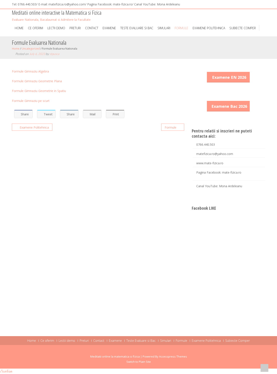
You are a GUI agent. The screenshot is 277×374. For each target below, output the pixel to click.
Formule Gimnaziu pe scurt (31, 101)
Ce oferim (35, 28)
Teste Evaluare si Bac (136, 28)
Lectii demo (56, 28)
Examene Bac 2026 (229, 106)
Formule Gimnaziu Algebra (30, 71)
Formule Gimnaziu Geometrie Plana (37, 81)
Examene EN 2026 (229, 77)
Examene (109, 28)
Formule (181, 28)
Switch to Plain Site (138, 362)
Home (19, 28)
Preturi (75, 28)
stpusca (54, 54)
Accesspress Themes (173, 356)
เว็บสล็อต (6, 371)
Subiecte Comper (242, 28)
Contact (91, 28)
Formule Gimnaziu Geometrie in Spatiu (39, 91)
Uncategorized (31, 48)
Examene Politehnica (209, 28)
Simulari (164, 28)
